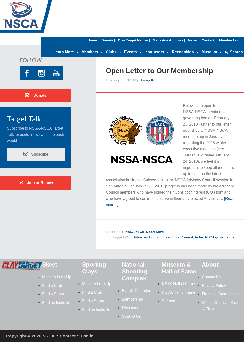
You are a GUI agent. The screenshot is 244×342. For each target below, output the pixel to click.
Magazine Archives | (169, 40)
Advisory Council (147, 237)
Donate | (108, 40)
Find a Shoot (53, 294)
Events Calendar (136, 291)
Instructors (154, 52)
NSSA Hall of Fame (178, 284)
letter (199, 237)
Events (130, 52)
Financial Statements (220, 294)
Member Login (231, 40)
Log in (87, 336)
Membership (132, 299)
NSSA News (155, 232)
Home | (93, 40)
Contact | (209, 40)
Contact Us (131, 316)
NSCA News (134, 232)
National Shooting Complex (134, 271)
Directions (130, 308)
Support (168, 301)
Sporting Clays (94, 268)
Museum (209, 52)
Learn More (63, 52)
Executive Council (178, 237)
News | (193, 40)
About (210, 264)
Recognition (183, 52)
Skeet (49, 264)
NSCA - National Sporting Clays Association (38, 18)
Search (236, 52)
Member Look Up (56, 277)
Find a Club (52, 285)
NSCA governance (219, 237)
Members (89, 52)
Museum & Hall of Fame (179, 268)
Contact (68, 336)
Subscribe (39, 154)
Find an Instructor (56, 303)
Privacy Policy (214, 285)
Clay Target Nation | (134, 40)
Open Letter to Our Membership (159, 71)
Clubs (111, 52)
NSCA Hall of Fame (178, 292)
